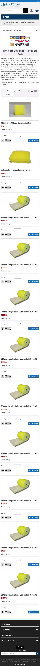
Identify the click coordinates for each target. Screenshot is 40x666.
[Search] (25, 10)
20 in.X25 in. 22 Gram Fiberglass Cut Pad (16, 170)
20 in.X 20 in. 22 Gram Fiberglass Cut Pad (16, 123)
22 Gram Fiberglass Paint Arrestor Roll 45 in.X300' (19, 500)
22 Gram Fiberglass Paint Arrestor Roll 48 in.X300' (19, 547)
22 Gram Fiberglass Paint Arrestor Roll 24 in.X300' (19, 264)
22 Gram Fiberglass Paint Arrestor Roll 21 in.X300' (19, 217)
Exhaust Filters (13, 22)
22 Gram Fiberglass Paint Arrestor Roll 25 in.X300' (19, 311)
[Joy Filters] (10, 5)
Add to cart (34, 140)
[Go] (37, 653)
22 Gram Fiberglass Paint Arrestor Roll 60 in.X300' (19, 595)
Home (5, 22)
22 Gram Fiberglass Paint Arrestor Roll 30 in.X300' (19, 359)
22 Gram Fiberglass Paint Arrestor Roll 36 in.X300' (19, 406)
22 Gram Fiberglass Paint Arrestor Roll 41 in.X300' (19, 453)
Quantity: (3, 136)
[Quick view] (2, 140)
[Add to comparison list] (9, 140)
